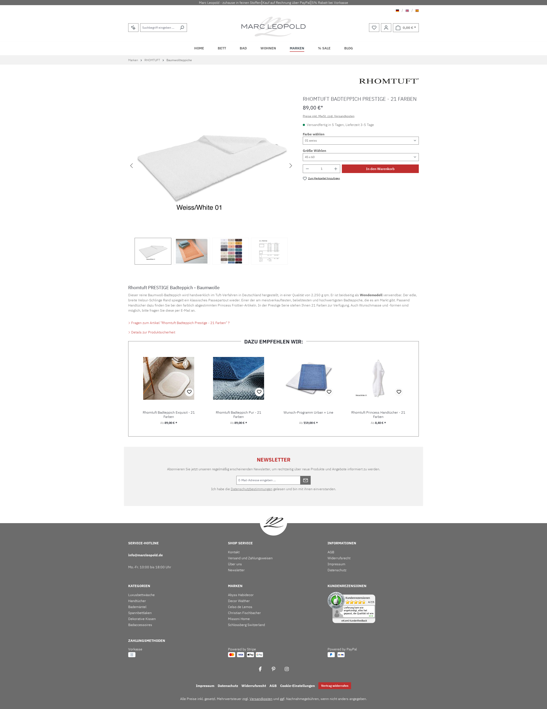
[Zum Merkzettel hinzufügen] (189, 392)
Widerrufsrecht (339, 558)
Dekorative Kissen (142, 619)
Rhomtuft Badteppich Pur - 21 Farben (238, 414)
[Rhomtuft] (389, 80)
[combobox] (158, 27)
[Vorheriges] (131, 165)
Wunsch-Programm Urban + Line (308, 412)
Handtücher (137, 601)
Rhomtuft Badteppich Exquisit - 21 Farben (169, 414)
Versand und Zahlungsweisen (250, 558)
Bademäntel (137, 607)
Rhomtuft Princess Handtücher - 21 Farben (378, 414)
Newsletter (236, 570)
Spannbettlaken (140, 613)
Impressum (336, 564)
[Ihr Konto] (386, 27)
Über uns (235, 564)
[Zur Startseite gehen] (273, 27)
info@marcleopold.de (145, 555)
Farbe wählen (314, 134)
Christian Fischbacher (244, 613)
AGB (331, 552)
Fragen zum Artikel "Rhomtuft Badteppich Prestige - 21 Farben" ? (180, 323)
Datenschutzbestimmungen (251, 489)
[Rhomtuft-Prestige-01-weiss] (211, 165)
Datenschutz (337, 570)
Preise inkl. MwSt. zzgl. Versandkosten (328, 116)
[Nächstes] (291, 165)
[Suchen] (182, 27)
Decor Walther (239, 601)
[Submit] (305, 480)
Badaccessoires (140, 625)
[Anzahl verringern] (307, 168)
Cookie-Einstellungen (297, 686)
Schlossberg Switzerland (246, 625)
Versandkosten (261, 699)
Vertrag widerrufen (334, 686)
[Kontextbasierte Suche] (133, 27)
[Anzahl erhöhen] (335, 168)
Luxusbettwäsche (141, 595)
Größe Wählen (314, 150)
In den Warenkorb (380, 169)
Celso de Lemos (240, 607)
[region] (211, 180)
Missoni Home (239, 619)
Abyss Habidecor (241, 595)
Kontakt (234, 552)
